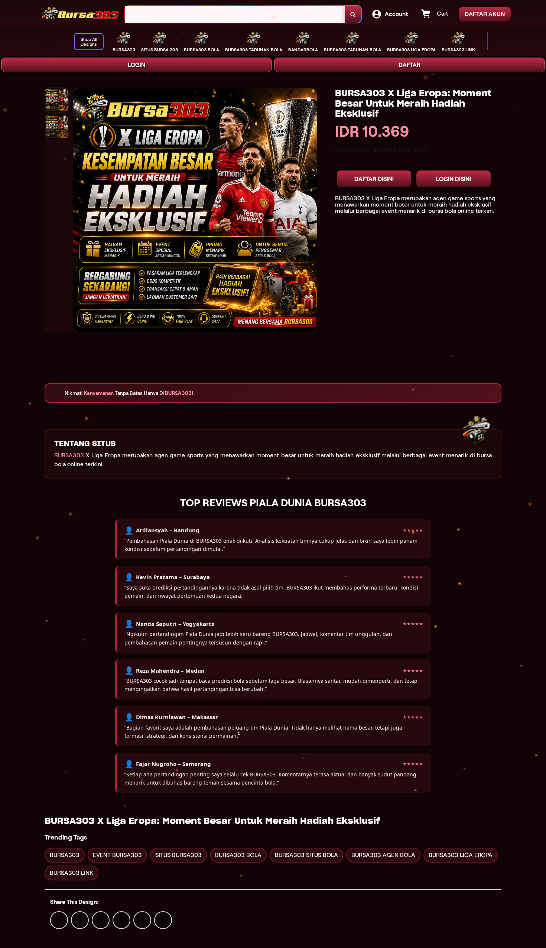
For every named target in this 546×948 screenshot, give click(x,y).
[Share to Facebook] (80, 919)
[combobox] (235, 14)
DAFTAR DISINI (374, 179)
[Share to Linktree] (101, 919)
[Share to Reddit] (142, 919)
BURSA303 (69, 455)
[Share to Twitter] (59, 919)
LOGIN (136, 65)
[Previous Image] (79, 211)
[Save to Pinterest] (121, 919)
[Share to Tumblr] (163, 919)
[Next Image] (311, 211)
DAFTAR (409, 65)
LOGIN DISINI (453, 179)
